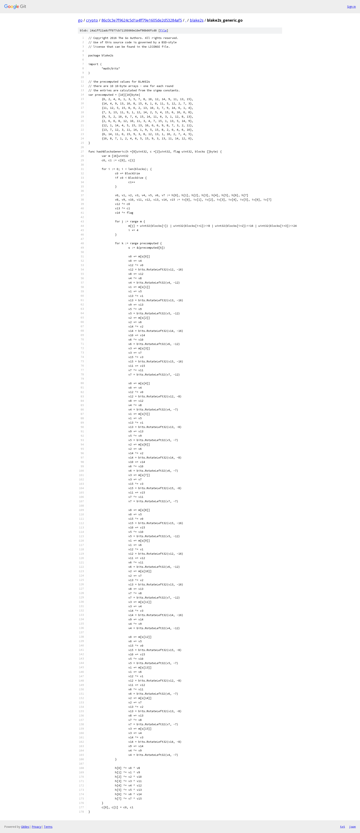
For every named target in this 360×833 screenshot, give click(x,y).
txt (342, 826)
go (80, 20)
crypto (92, 20)
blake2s (197, 20)
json (352, 826)
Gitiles (25, 827)
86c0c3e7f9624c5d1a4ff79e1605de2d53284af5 (141, 20)
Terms (48, 827)
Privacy (36, 827)
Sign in (351, 7)
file (163, 30)
